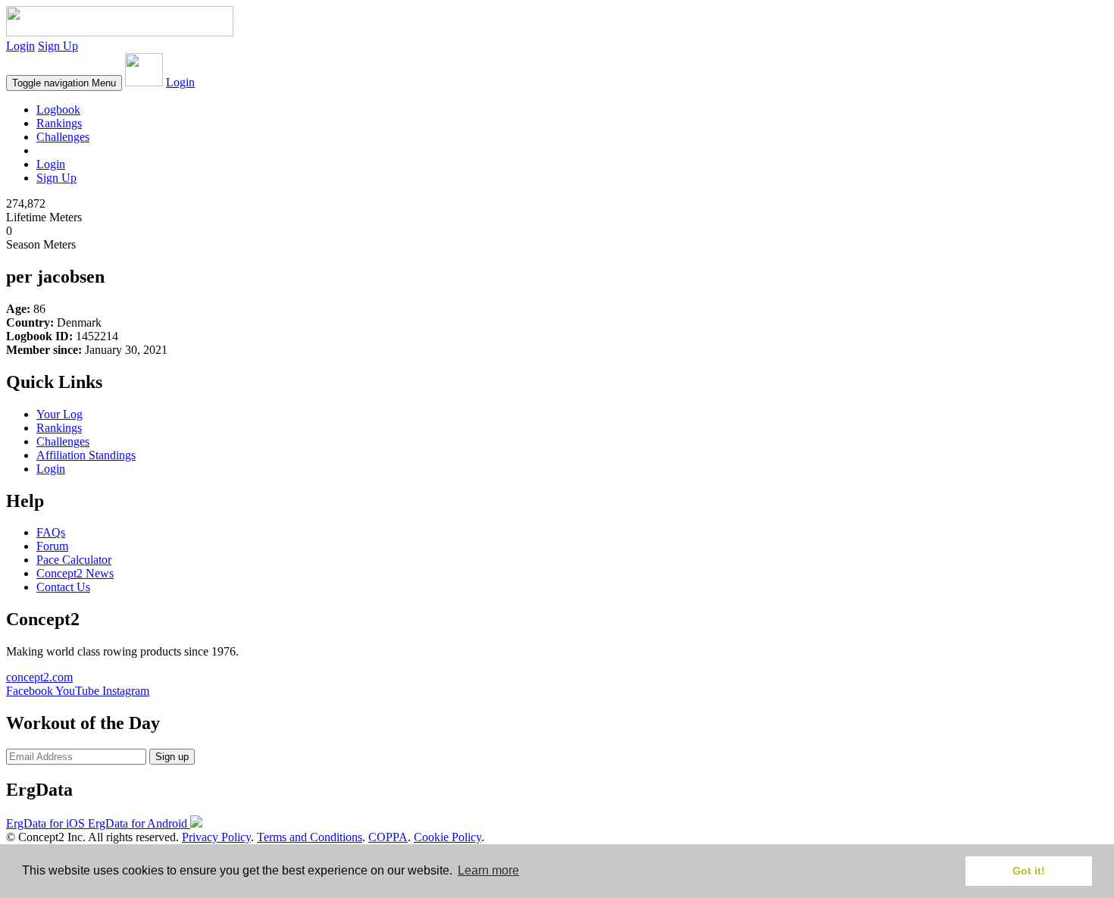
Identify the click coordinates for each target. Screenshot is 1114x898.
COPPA (388, 837)
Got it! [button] (1028, 871)
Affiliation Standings (86, 455)
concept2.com (39, 677)
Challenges (62, 136)
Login (20, 45)
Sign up (172, 756)
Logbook (58, 109)
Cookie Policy (447, 837)
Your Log (59, 414)
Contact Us (63, 586)
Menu (64, 83)
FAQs (50, 532)
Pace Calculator (73, 559)
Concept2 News (75, 573)
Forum (52, 546)
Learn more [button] (488, 870)
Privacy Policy (216, 837)
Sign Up (58, 45)
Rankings (59, 123)
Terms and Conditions (309, 837)
